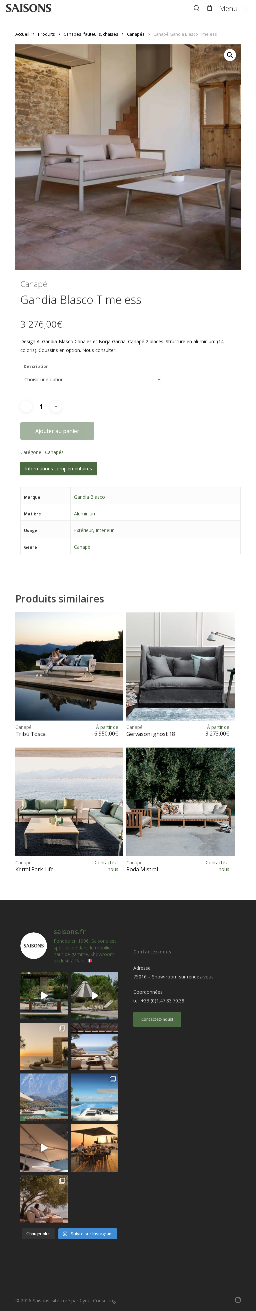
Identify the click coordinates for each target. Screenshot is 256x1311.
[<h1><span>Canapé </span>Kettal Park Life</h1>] (69, 802)
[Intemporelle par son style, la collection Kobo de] (94, 1046)
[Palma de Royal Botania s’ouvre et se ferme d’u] (94, 995)
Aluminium (85, 513)
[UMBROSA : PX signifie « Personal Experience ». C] (44, 1097)
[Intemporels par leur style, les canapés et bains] (44, 1046)
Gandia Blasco (89, 497)
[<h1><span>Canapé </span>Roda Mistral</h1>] (180, 802)
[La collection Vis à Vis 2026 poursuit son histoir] (44, 1199)
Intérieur (105, 530)
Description (36, 366)
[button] (234, 7)
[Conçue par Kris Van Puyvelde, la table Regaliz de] (44, 995)
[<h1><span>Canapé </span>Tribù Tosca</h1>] (69, 666)
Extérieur (83, 530)
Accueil (22, 34)
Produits (46, 34)
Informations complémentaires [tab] (58, 468)
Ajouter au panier (57, 431)
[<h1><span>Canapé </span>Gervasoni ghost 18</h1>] (180, 666)
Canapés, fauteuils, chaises (91, 34)
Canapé (82, 547)
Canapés (136, 34)
